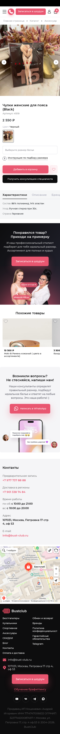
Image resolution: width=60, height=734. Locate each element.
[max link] (43, 698)
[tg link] (34, 698)
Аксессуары (51, 21)
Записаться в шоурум (31, 11)
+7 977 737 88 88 (14, 480)
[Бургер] (4, 11)
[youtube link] (16, 698)
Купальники (10, 623)
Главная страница (13, 21)
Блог (5, 643)
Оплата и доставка (13, 653)
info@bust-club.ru (15, 535)
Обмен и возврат (42, 618)
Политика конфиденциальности (45, 630)
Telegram (37, 643)
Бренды (37, 623)
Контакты (8, 648)
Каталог (34, 21)
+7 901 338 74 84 (14, 492)
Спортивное (10, 628)
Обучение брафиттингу (30, 689)
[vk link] (25, 698)
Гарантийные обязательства (41, 637)
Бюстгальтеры (11, 618)
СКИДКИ (8, 638)
